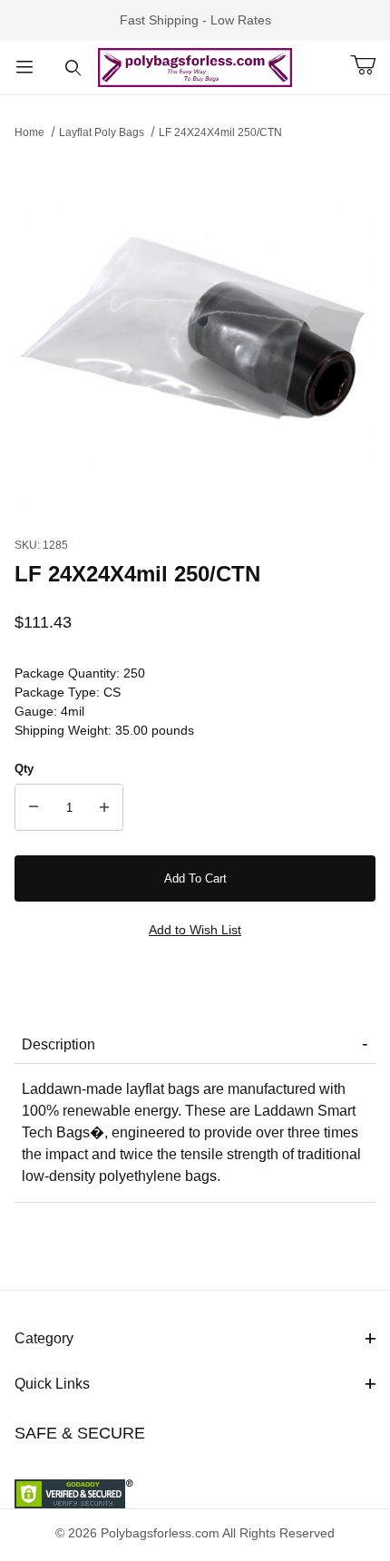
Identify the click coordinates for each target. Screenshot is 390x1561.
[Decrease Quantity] (33, 807)
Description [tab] (58, 1044)
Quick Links (52, 1383)
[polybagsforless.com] (195, 66)
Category (44, 1338)
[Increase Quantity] (104, 807)
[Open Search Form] (73, 67)
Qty (24, 769)
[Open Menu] (24, 67)
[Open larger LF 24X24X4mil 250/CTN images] (195, 333)
